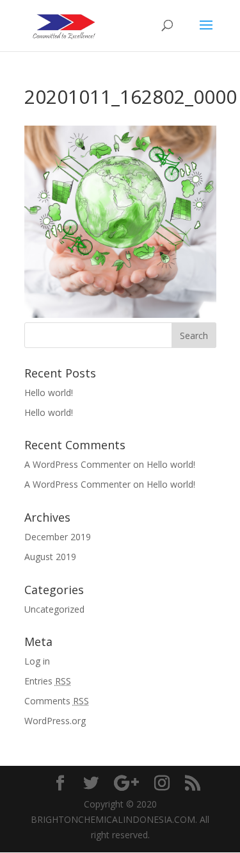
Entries (47, 681)
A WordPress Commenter (77, 464)
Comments (56, 701)
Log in (37, 661)
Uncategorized (54, 609)
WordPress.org (55, 721)
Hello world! (48, 392)
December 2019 (57, 537)
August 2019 (50, 557)
